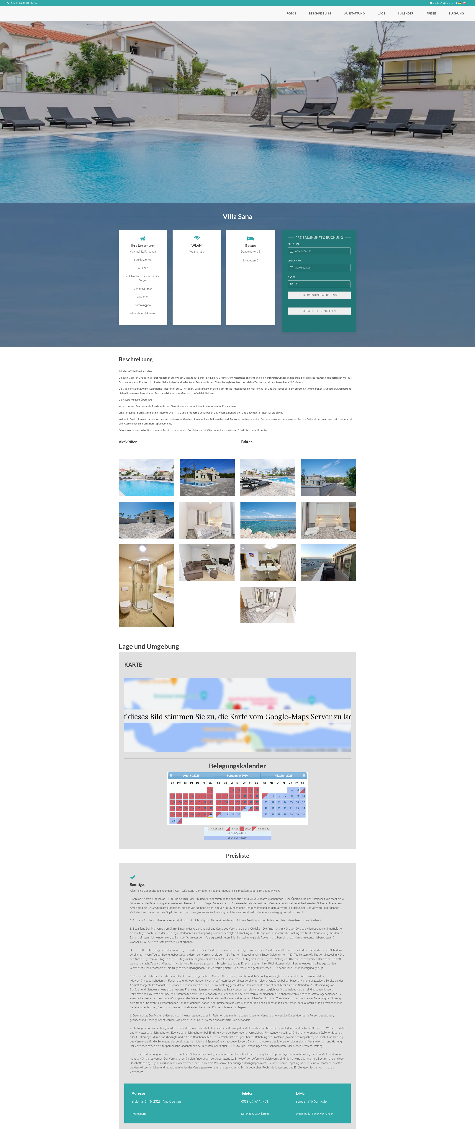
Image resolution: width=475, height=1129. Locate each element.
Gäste (292, 277)
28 (205, 814)
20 (198, 808)
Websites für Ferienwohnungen (314, 1113)
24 (180, 814)
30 (173, 820)
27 (198, 814)
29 (211, 814)
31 (180, 820)
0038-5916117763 (254, 1101)
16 (173, 808)
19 (192, 808)
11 (186, 802)
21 (205, 808)
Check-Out (295, 260)
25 (186, 814)
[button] (146, 477)
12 (192, 802)
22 (211, 808)
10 (180, 802)
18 (186, 808)
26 (192, 814)
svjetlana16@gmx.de (443, 3)
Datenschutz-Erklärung (255, 1113)
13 (198, 802)
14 (205, 802)
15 (211, 802)
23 (173, 814)
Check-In (293, 244)
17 (180, 808)
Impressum (139, 1113)
